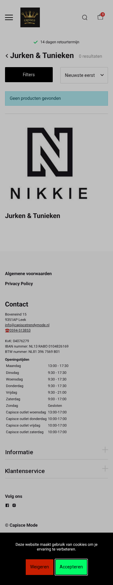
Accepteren (71, 566)
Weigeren (39, 566)
